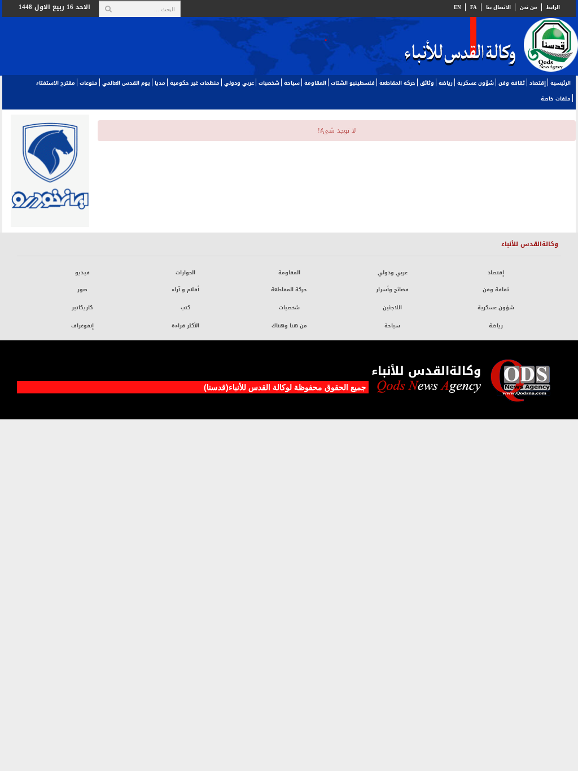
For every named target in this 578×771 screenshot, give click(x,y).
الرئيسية (560, 83)
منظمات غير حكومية (195, 83)
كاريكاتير (82, 308)
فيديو (82, 273)
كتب (185, 308)
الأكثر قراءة (185, 326)
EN (457, 7)
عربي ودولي (239, 83)
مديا (160, 83)
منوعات (89, 83)
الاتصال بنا (498, 7)
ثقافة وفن (511, 83)
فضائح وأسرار (392, 289)
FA (473, 7)
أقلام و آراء (185, 289)
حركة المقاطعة (397, 83)
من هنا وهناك (289, 326)
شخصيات (269, 83)
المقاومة (315, 83)
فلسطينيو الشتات (353, 83)
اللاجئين (392, 308)
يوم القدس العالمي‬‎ (126, 83)
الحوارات (185, 273)
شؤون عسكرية (475, 83)
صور (82, 289)
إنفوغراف (82, 326)
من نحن (528, 7)
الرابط (553, 7)
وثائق (427, 83)
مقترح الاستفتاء (55, 83)
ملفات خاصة (556, 99)
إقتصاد (537, 83)
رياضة (446, 83)
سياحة (292, 83)
